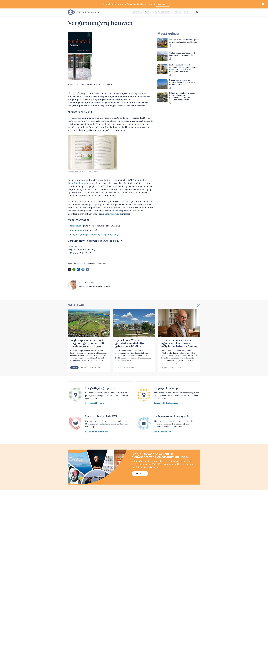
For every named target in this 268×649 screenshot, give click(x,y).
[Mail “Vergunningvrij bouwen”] (87, 269)
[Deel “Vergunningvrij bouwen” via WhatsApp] (73, 269)
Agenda (148, 12)
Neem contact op (161, 431)
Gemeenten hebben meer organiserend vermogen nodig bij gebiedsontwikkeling (178, 343)
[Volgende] (198, 305)
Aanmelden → (140, 473)
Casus (119, 367)
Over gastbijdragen (93, 403)
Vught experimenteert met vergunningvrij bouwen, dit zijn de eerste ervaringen (87, 343)
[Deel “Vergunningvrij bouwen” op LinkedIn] (82, 269)
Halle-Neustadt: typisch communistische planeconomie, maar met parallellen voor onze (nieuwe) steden (183, 68)
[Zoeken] (197, 12)
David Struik (75, 84)
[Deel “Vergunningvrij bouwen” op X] (69, 269)
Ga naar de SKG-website (95, 431)
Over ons (187, 12)
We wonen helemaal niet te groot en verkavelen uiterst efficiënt (184, 41)
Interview (84, 367)
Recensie (72, 93)
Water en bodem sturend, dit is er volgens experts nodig (182, 54)
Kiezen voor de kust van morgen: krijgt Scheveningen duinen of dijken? (182, 82)
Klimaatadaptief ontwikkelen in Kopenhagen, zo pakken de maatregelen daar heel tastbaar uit (182, 96)
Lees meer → (162, 4)
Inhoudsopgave (77, 230)
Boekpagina (75, 226)
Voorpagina (137, 12)
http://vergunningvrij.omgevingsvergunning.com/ (94, 234)
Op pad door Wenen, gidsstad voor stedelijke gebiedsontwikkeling (130, 343)
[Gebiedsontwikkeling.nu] (99, 12)
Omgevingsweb (111, 214)
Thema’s (177, 12)
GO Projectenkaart (163, 12)
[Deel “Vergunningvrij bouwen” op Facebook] (78, 269)
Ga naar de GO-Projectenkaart (166, 403)
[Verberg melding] (263, 4)
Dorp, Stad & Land (76, 183)
